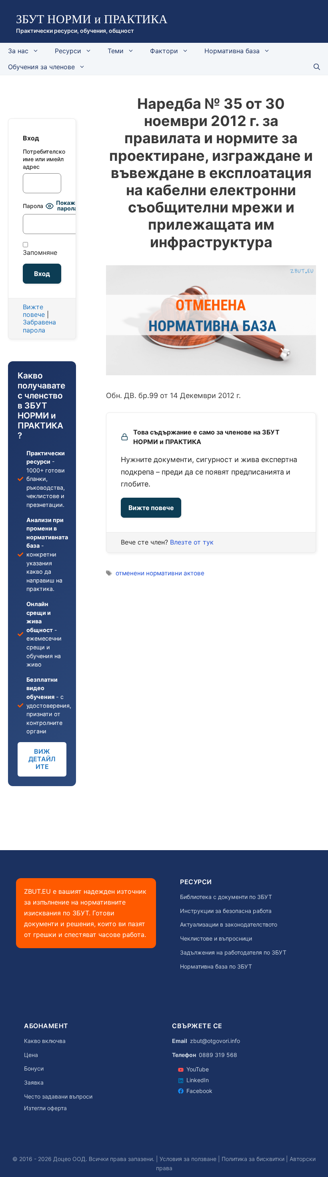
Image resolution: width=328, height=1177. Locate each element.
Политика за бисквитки (253, 1158)
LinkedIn (197, 1080)
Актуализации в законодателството (228, 924)
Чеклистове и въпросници (216, 938)
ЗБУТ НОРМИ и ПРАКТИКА (92, 19)
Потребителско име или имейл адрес (42, 159)
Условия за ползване (188, 1158)
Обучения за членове (41, 67)
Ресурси (68, 51)
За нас (18, 51)
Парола (33, 205)
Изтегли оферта (45, 1108)
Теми (116, 51)
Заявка (34, 1082)
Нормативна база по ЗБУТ (216, 966)
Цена (31, 1055)
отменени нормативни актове (160, 573)
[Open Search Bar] (317, 67)
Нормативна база (232, 51)
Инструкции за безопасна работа (226, 911)
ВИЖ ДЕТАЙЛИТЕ (42, 759)
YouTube (197, 1069)
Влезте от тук (192, 542)
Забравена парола (39, 326)
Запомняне (40, 252)
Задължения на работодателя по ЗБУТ (233, 952)
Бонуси (34, 1068)
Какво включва (45, 1041)
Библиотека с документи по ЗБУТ (226, 897)
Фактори (164, 51)
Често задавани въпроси (58, 1096)
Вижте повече (151, 508)
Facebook (199, 1090)
